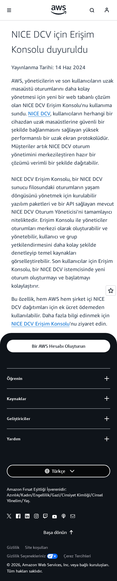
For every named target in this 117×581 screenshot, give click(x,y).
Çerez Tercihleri (77, 555)
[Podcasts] (63, 517)
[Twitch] (45, 517)
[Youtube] (54, 517)
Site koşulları (36, 547)
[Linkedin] (27, 517)
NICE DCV (39, 113)
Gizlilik (13, 547)
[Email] (72, 517)
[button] (58, 346)
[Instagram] (36, 517)
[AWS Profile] (106, 10)
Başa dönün (55, 532)
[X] (9, 517)
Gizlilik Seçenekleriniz (26, 555)
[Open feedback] (111, 290)
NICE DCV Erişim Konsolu (40, 323)
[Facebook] (18, 517)
